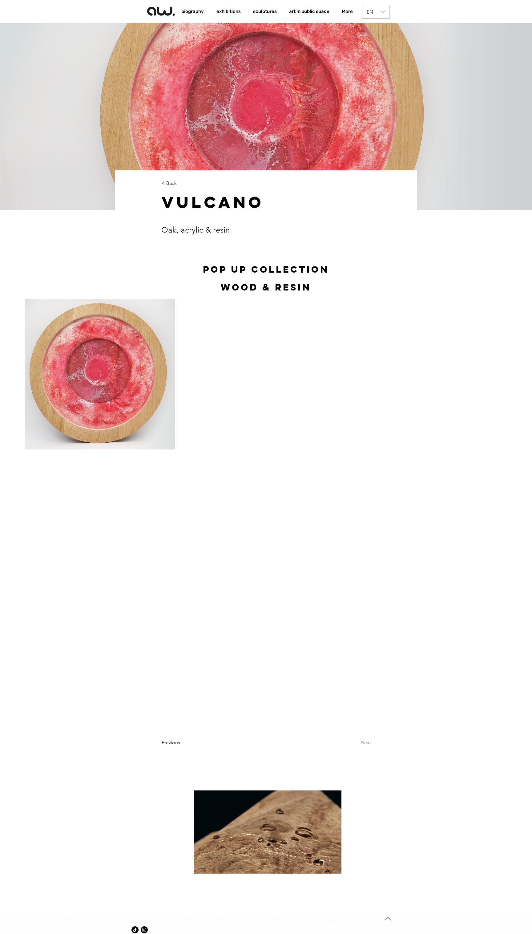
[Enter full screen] (333, 865)
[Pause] (202, 865)
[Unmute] (212, 865)
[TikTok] (135, 929)
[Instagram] (144, 929)
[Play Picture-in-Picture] (323, 865)
